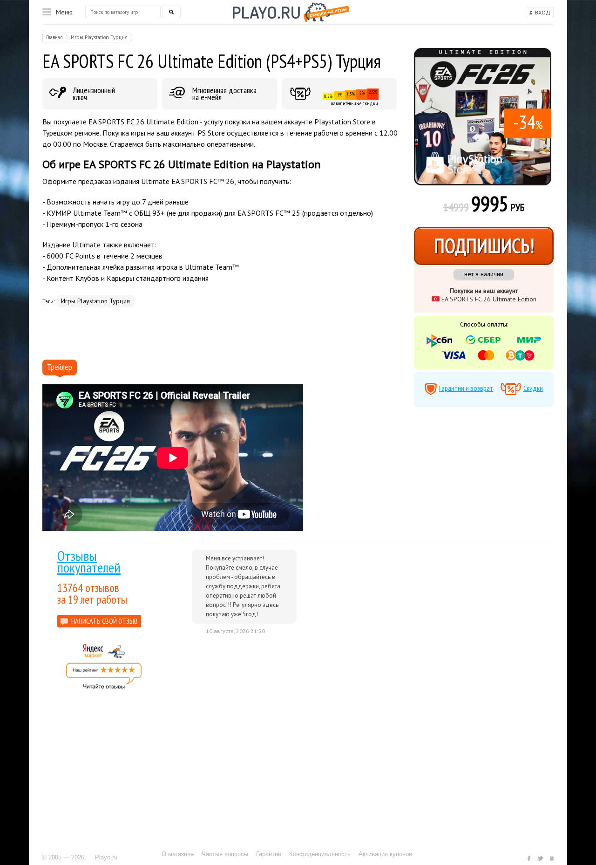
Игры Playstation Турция (95, 301)
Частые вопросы (225, 854)
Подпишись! (484, 246)
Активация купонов (385, 854)
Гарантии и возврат (466, 388)
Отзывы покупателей (89, 561)
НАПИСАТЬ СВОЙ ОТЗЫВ (104, 621)
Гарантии (268, 854)
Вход (542, 12)
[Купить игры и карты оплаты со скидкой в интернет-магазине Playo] (291, 12)
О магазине (178, 854)
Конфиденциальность (320, 854)
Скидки (533, 388)
